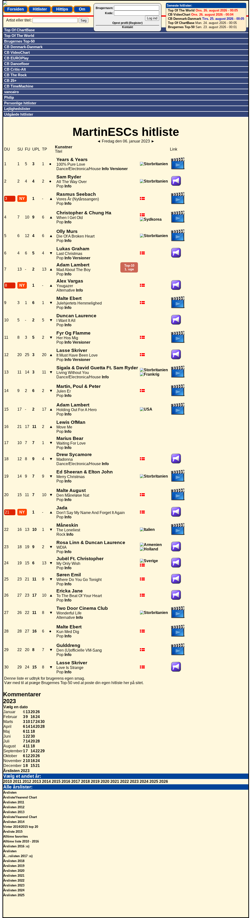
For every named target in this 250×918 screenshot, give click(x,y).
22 (28, 736)
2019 (95, 781)
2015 (56, 781)
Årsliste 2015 (12, 831)
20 (33, 712)
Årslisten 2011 (13, 802)
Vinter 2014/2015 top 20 (20, 827)
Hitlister (40, 9)
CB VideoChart (179, 14)
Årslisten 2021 (13, 875)
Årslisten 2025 (13, 895)
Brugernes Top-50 (181, 27)
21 (37, 766)
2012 (26, 781)
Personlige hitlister (20, 103)
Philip (9, 97)
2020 (105, 781)
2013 (36, 781)
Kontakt (127, 27)
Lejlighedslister (17, 109)
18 (33, 731)
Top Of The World (181, 10)
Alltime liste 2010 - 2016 (21, 841)
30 (42, 722)
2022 (124, 781)
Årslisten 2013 (13, 812)
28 (42, 726)
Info (105, 169)
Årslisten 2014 (13, 822)
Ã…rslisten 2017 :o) (17, 856)
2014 (46, 781)
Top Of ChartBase (181, 23)
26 (37, 712)
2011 (17, 781)
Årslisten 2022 (13, 880)
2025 (153, 781)
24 (37, 717)
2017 (75, 781)
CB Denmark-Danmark (184, 19)
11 (28, 731)
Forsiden (15, 9)
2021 (114, 781)
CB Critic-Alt (15, 69)
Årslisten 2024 (13, 890)
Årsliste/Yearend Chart (20, 797)
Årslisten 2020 (13, 871)
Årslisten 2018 (13, 861)
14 (28, 726)
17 (33, 722)
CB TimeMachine (18, 86)
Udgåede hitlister (18, 114)
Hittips (62, 9)
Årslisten (10, 792)
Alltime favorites (15, 836)
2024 (144, 781)
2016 (66, 781)
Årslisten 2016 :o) (16, 846)
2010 (7, 781)
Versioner (119, 169)
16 (33, 717)
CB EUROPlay (16, 58)
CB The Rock (15, 75)
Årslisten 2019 (13, 866)
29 (42, 751)
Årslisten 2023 (16, 771)
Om (82, 9)
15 (33, 766)
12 (28, 756)
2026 (163, 781)
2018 (85, 781)
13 (28, 712)
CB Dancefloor (16, 64)
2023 (134, 781)
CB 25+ (10, 80)
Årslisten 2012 (13, 807)
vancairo (11, 92)
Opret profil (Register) (127, 23)
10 (28, 722)
